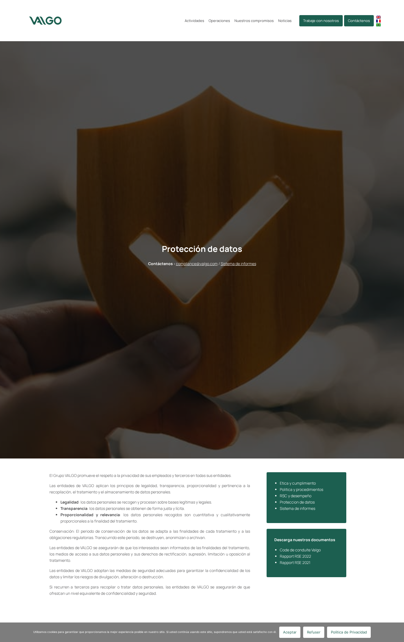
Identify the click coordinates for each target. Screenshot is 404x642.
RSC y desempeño (295, 495)
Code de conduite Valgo (300, 549)
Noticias (285, 20)
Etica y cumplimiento (298, 483)
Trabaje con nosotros (321, 20)
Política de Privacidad (349, 632)
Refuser (313, 632)
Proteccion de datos (297, 502)
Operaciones (219, 20)
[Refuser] (397, 632)
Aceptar (290, 632)
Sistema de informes (238, 263)
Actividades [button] (194, 20)
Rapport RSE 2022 (295, 556)
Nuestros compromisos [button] (254, 20)
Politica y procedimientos (301, 489)
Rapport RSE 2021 (295, 562)
